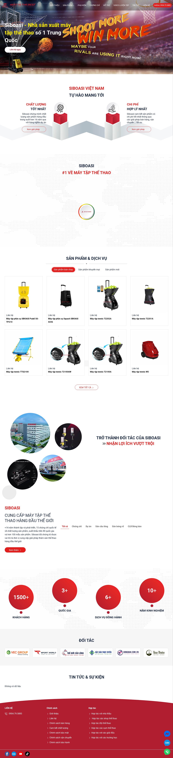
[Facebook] (7, 753)
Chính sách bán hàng (59, 723)
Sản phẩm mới (112, 269)
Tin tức (135, 5)
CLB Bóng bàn (135, 526)
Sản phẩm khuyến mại (89, 269)
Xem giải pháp (33, 129)
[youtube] (20, 753)
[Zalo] (13, 753)
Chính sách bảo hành (59, 742)
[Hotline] (167, 751)
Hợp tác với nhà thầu (101, 713)
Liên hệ (146, 5)
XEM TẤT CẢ (85, 387)
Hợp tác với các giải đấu (102, 732)
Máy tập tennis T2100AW (59, 372)
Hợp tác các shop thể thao (104, 718)
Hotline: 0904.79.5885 (162, 5)
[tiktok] (27, 753)
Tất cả (65, 526)
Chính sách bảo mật (59, 732)
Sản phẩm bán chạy (63, 269)
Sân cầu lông (101, 526)
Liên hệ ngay (15, 50)
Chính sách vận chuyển (60, 737)
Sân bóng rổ (118, 526)
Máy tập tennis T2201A (142, 318)
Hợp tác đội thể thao (101, 723)
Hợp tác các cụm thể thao (103, 728)
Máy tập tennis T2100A (100, 372)
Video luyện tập (121, 5)
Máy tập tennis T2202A (100, 318)
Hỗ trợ (106, 5)
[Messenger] (167, 733)
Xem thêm (14, 550)
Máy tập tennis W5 (140, 372)
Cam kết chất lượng (58, 728)
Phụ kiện (82, 5)
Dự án (88, 526)
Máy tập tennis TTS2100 (17, 372)
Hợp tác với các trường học (104, 737)
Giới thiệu (54, 5)
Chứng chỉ (95, 5)
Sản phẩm (67, 5)
